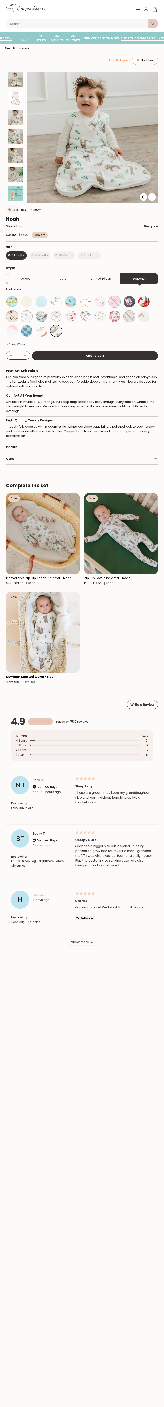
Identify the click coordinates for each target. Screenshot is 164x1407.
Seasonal (139, 279)
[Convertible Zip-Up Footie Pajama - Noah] (43, 533)
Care (10, 458)
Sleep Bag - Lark (22, 808)
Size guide (151, 226)
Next (152, 197)
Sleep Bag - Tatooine (25, 922)
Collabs (25, 279)
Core (63, 279)
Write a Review (142, 704)
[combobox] (77, 23)
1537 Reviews (31, 210)
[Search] (153, 23)
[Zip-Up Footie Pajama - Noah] (121, 533)
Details (11, 447)
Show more (80, 942)
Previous (143, 197)
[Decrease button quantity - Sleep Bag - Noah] (11, 355)
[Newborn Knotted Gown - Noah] (43, 632)
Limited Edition (101, 279)
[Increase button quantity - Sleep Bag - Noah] (25, 355)
